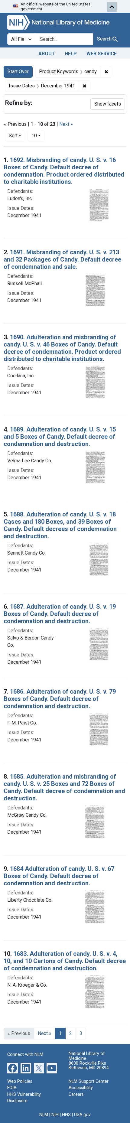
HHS (66, 1114)
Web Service (101, 54)
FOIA (12, 1087)
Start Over (18, 71)
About (46, 54)
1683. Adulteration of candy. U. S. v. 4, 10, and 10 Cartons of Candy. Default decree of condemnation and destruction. (65, 961)
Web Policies (19, 1081)
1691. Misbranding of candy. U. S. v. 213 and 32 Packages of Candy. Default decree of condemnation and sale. (62, 259)
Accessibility (81, 1087)
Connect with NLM (25, 1054)
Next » (66, 124)
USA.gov (82, 1114)
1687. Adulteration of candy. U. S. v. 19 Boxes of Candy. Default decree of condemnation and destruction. (60, 614)
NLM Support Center (89, 1081)
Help (71, 54)
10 (37, 135)
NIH (55, 1114)
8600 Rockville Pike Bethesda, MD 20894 (89, 1066)
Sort (13, 135)
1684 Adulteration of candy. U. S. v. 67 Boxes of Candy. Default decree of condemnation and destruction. (59, 876)
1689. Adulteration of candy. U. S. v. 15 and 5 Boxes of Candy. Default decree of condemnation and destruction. (60, 437)
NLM (43, 1114)
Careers (76, 1094)
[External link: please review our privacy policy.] (12, 1067)
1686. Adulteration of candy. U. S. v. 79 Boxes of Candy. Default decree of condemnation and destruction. (60, 699)
